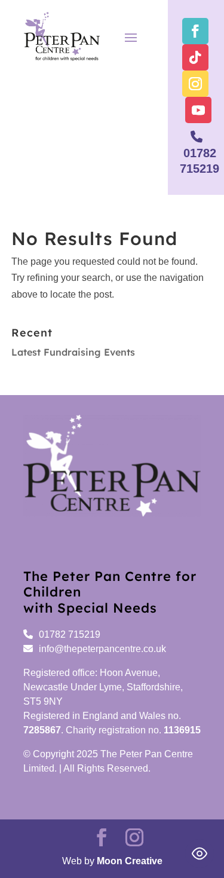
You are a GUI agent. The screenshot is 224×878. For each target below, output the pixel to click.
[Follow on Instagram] (195, 84)
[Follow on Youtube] (198, 110)
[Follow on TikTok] (195, 57)
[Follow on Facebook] (195, 31)
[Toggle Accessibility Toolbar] (199, 853)
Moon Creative (129, 861)
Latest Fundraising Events (73, 352)
